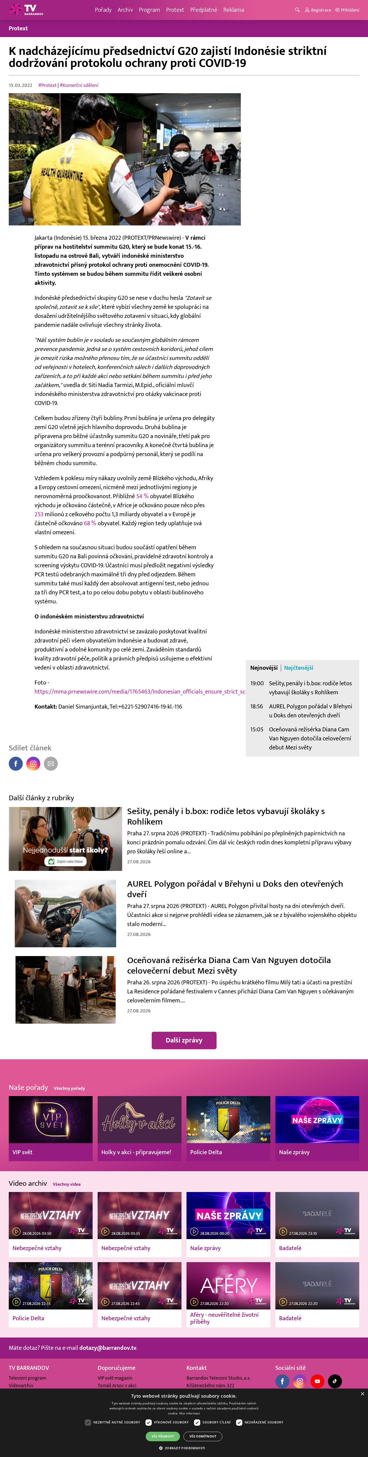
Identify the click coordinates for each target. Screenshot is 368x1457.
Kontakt (197, 1368)
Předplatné (203, 10)
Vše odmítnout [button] (203, 1436)
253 (39, 514)
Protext (175, 10)
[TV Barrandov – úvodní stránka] (26, 10)
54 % (142, 496)
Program (149, 10)
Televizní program (27, 1378)
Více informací (189, 1413)
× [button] (362, 1394)
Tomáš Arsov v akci (117, 1386)
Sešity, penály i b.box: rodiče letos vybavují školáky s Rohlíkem (310, 688)
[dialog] (184, 1423)
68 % (90, 523)
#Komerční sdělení (79, 85)
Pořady (103, 10)
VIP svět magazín (115, 1378)
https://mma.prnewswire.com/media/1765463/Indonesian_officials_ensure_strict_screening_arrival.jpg (163, 691)
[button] (184, 1448)
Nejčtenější (298, 668)
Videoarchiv (21, 1386)
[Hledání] (298, 10)
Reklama (233, 10)
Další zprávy (184, 1040)
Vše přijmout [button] (162, 1436)
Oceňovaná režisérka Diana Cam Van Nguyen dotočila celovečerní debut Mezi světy (310, 738)
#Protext (47, 85)
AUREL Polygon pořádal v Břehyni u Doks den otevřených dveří (310, 711)
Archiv (125, 10)
